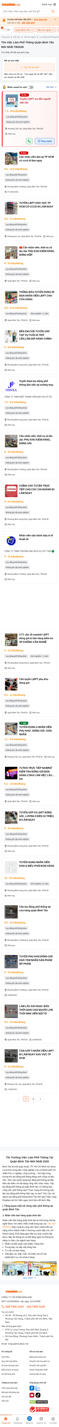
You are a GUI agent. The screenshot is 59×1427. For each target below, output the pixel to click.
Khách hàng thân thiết (38, 1370)
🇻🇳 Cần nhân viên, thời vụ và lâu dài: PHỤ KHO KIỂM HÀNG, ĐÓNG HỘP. (37, 251)
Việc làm (5, 1401)
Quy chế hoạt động (9, 1361)
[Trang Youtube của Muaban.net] (31, 1395)
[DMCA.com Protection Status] (38, 1403)
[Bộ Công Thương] (39, 1412)
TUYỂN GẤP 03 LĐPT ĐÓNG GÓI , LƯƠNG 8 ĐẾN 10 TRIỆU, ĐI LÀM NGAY (36, 816)
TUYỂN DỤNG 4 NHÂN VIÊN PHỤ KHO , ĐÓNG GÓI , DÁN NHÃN (35, 731)
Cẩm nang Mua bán (10, 1388)
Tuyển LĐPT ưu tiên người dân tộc (35, 101)
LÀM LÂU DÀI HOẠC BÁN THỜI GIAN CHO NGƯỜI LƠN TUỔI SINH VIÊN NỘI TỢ (36, 1010)
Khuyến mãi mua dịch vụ (39, 1361)
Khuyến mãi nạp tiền (37, 1365)
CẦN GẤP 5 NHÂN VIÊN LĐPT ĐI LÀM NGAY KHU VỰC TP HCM (36, 1054)
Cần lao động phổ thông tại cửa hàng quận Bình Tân (35, 908)
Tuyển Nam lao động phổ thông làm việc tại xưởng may (36, 383)
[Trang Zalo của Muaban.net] (38, 1388)
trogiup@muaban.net (18, 1343)
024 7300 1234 (36, 1306)
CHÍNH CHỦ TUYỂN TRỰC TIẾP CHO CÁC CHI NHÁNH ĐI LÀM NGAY (36, 489)
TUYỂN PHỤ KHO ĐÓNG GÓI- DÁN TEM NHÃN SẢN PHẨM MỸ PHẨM (36, 960)
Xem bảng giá (40, 19)
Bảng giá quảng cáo (37, 1357)
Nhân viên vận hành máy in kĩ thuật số (36, 537)
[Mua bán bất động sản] (11, 4)
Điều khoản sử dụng (10, 1370)
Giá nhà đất (6, 1397)
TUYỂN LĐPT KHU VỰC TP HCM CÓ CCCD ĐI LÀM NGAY (36, 205)
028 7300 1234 (28, 23)
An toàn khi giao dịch (10, 1365)
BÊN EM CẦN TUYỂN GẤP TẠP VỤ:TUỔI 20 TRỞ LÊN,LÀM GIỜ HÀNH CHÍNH (35, 335)
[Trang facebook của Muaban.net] (31, 1388)
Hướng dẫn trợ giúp (37, 1374)
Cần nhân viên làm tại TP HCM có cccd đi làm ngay (36, 159)
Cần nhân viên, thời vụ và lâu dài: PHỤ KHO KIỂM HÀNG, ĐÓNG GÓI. (35, 440)
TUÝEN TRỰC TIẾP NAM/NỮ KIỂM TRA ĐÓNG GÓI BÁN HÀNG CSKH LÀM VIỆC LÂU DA (35, 773)
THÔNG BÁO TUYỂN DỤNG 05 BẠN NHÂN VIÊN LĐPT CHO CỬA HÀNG (36, 296)
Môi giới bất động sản (10, 1392)
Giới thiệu (6, 1357)
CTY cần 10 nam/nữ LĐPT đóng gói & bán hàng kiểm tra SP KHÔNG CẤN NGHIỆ (36, 638)
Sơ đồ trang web (8, 1374)
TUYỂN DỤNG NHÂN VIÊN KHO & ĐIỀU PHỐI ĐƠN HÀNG (36, 864)
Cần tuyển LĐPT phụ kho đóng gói (33, 681)
